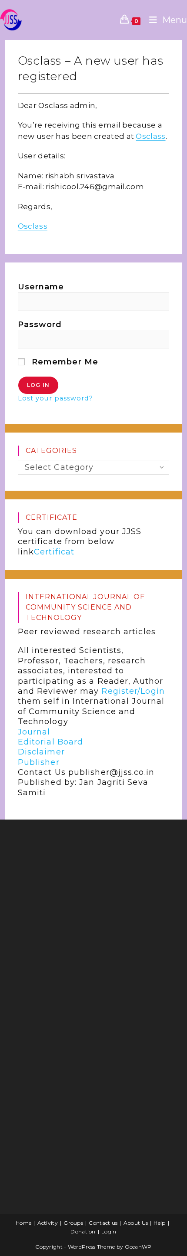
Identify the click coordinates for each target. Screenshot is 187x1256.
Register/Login (132, 691)
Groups (73, 1223)
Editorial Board (50, 742)
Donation (82, 1231)
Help (159, 1223)
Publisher (39, 762)
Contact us (103, 1223)
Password (40, 324)
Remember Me (63, 362)
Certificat (54, 552)
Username (41, 287)
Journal (34, 732)
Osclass (150, 136)
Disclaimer (41, 752)
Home (23, 1223)
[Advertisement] (76, 895)
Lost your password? (55, 398)
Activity (47, 1223)
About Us (136, 1223)
